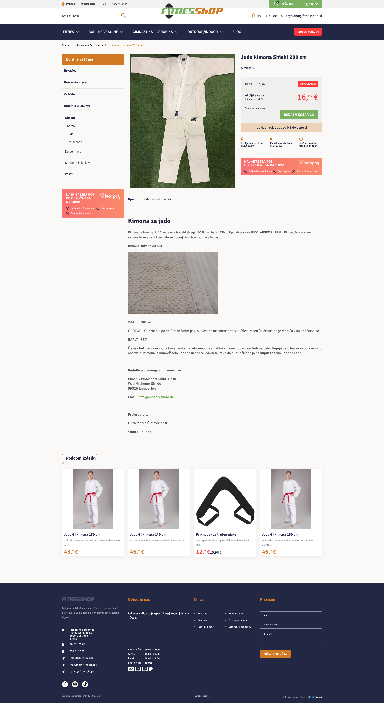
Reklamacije (236, 613)
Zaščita (69, 94)
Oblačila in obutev (77, 106)
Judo (96, 45)
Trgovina (83, 45)
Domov (67, 45)
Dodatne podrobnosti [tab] (157, 199)
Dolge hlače (73, 152)
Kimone (70, 118)
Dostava (202, 620)
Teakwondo (74, 142)
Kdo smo (202, 613)
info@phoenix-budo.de (156, 397)
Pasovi (69, 174)
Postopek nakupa (238, 620)
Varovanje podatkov (240, 626)
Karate (71, 126)
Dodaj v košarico (299, 115)
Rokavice (70, 71)
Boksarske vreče (75, 82)
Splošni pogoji (202, 696)
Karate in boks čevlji (78, 163)
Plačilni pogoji (206, 626)
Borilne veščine (79, 59)
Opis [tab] (131, 199)
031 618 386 (276, 145)
